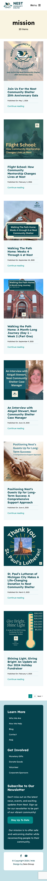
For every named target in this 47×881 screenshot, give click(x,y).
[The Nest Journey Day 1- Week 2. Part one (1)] (23, 280)
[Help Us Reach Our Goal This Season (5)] (23, 612)
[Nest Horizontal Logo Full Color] (13, 3)
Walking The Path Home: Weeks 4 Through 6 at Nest (20, 251)
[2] (23, 201)
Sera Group (28, 864)
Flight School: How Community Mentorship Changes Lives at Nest (22, 172)
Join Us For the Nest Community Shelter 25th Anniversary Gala (23, 92)
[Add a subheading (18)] (23, 442)
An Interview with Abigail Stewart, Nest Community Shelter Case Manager (22, 412)
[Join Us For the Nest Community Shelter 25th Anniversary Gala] (23, 42)
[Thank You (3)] (23, 527)
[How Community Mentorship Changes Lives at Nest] (23, 120)
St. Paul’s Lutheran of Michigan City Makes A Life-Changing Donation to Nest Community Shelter (23, 580)
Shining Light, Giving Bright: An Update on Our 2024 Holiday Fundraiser (22, 663)
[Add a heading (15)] (23, 361)
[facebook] (21, 856)
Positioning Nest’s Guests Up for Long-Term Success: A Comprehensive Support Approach (22, 495)
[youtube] (26, 856)
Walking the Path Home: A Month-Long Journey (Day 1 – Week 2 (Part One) (22, 331)
